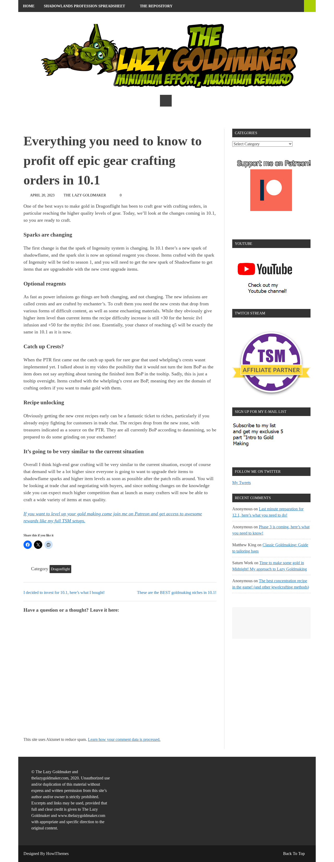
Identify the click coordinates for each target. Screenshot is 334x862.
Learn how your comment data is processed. (124, 739)
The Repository (156, 6)
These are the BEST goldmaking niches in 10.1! (176, 592)
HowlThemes (57, 853)
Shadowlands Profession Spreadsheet (84, 6)
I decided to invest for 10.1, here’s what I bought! (64, 592)
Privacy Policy (72, 18)
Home (28, 6)
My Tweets (241, 482)
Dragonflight (60, 569)
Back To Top (294, 853)
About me (33, 18)
